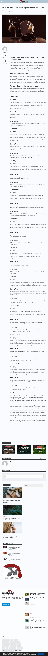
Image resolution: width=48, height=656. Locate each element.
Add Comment (4, 57)
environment (13, 644)
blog (12, 639)
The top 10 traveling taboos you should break (37, 628)
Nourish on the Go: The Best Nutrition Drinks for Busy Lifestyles (37, 594)
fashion (18, 644)
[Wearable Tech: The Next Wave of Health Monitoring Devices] (27, 599)
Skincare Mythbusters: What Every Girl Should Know (24, 448)
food (8, 646)
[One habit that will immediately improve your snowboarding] (27, 603)
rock (21, 648)
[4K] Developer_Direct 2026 (14, 559)
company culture (5, 642)
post (18, 648)
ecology (18, 642)
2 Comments (33, 629)
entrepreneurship (5, 644)
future (15, 646)
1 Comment (33, 624)
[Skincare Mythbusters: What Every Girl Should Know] (12, 510)
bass (9, 639)
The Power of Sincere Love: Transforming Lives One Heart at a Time (38, 615)
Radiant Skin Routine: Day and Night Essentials (8, 448)
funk (11, 646)
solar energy (11, 650)
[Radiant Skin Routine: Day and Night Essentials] (12, 492)
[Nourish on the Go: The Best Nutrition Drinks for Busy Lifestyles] (27, 594)
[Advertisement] (28, 49)
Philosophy (32, 619)
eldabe (4, 52)
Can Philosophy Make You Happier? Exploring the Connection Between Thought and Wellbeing (37, 621)
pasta (10, 648)
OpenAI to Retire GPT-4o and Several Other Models (14, 548)
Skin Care (4, 5)
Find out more (6, 604)
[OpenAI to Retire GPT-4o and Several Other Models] (5, 546)
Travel (31, 626)
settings (34, 654)
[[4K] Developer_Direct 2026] (5, 558)
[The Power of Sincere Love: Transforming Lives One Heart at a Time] (27, 614)
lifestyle (18, 646)
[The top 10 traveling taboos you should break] (27, 627)
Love (31, 613)
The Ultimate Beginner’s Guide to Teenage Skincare (39, 449)
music (3, 648)
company (16, 639)
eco (14, 642)
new (7, 648)
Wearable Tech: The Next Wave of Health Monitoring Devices (38, 598)
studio (20, 650)
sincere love (4, 650)
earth (11, 642)
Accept (41, 654)
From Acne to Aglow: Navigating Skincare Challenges (11, 536)
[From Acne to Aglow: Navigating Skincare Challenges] (12, 527)
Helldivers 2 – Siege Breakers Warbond (14, 554)
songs (16, 650)
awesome (4, 639)
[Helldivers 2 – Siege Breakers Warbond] (5, 552)
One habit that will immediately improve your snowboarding (38, 602)
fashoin (3, 646)
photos (14, 648)
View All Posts (42, 458)
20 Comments (33, 617)
